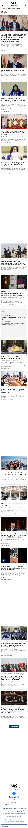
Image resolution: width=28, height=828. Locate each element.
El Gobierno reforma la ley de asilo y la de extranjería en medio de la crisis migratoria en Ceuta (13, 38)
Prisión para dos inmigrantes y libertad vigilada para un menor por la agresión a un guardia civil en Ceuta (14, 263)
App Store (8, 804)
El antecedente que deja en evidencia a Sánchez (14, 504)
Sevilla (16, 5)
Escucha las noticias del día (9, 821)
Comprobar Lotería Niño (11, 816)
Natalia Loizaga (11, 482)
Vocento (3, 808)
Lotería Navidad (17, 818)
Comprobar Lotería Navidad (8, 818)
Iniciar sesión (26, 5)
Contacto (15, 808)
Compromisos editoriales (20, 813)
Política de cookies (7, 810)
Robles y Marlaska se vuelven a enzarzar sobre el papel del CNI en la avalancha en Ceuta (13, 100)
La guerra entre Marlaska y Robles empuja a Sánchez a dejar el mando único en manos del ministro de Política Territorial (12, 710)
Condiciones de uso (15, 810)
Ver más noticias (14, 726)
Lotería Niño (19, 816)
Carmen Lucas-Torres (5, 304)
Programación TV (8, 819)
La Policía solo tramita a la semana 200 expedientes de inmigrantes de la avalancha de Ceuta (13, 568)
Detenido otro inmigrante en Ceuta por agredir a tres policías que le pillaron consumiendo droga (12, 677)
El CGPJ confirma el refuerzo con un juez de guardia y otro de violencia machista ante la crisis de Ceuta (13, 293)
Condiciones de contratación (8, 813)
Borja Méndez (4, 271)
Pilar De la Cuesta (4, 173)
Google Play (21, 804)
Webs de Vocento (22, 826)
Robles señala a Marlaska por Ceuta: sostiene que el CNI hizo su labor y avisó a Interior (13, 164)
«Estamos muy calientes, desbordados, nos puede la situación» (14, 473)
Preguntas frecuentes (20, 821)
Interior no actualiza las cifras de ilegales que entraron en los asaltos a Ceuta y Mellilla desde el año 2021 (13, 535)
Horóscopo (23, 818)
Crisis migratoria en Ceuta (14, 8)
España (4, 11)
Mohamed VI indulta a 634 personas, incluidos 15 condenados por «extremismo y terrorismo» (13, 358)
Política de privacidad (22, 808)
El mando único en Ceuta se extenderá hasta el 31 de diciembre (13, 71)
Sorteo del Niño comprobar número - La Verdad (12, 822)
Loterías (21, 819)
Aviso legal (22, 810)
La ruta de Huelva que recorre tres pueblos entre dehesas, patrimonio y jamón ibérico (13, 317)
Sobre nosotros (9, 808)
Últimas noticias (16, 819)
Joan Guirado (3, 50)
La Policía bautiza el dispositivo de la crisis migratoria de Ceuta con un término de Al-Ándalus (13, 645)
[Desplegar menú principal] (2, 5)
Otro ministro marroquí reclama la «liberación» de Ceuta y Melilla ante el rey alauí (13, 132)
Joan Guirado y (4, 79)
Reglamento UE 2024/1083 (17, 811)
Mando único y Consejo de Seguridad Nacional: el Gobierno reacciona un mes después (13, 391)
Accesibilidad (8, 811)
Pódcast (23, 822)
